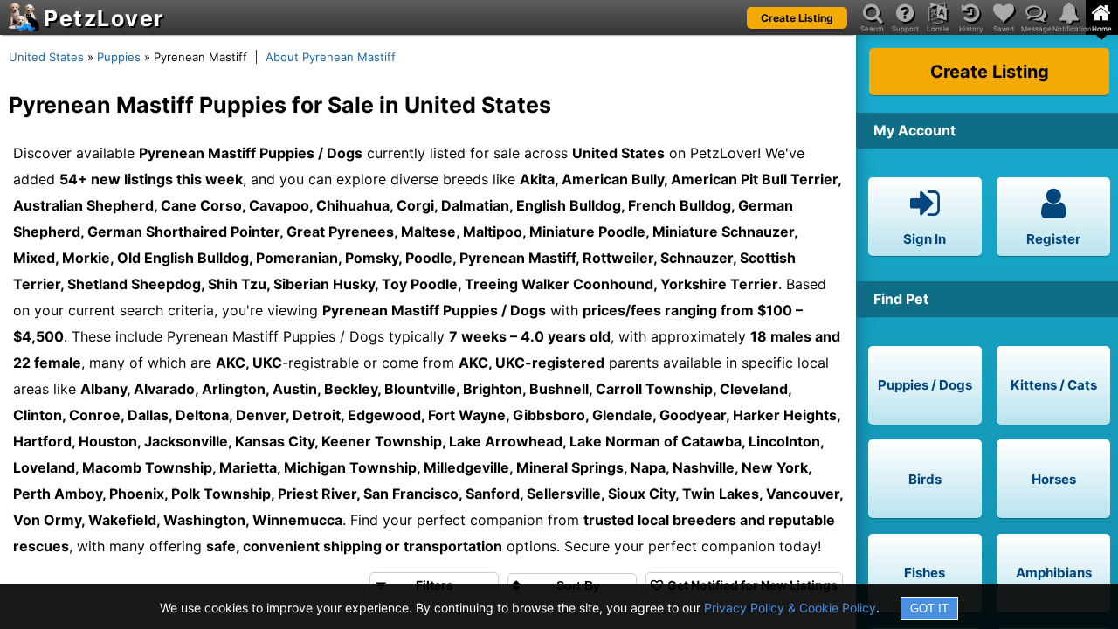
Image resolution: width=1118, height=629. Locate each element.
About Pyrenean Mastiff (331, 57)
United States (46, 57)
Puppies (119, 57)
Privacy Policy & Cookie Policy (790, 607)
